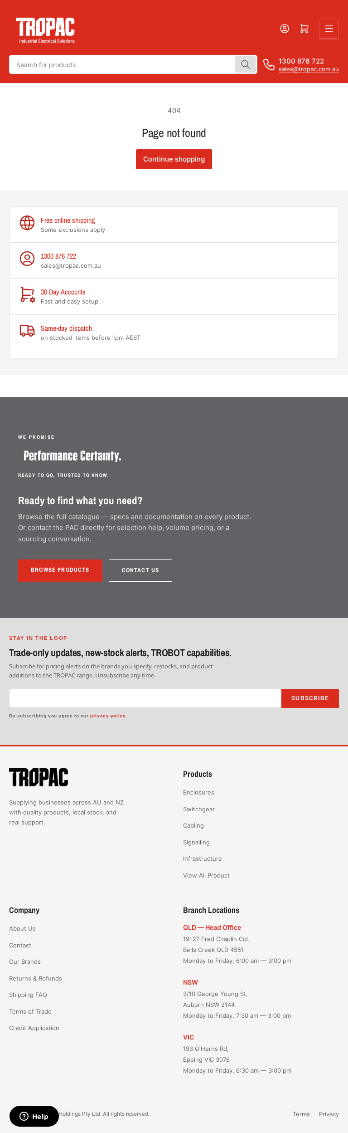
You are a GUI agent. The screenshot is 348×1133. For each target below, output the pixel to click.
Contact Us (141, 570)
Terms (301, 1114)
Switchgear (199, 809)
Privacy (329, 1114)
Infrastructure (202, 858)
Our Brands (25, 961)
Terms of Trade (30, 1011)
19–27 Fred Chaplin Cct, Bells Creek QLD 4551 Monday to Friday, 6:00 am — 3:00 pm (237, 949)
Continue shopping (174, 159)
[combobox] (133, 64)
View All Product (206, 875)
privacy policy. (108, 715)
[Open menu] (329, 29)
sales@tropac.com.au (309, 69)
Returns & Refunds (35, 978)
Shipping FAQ (28, 994)
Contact (20, 945)
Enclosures (198, 792)
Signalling (196, 842)
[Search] (246, 64)
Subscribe (310, 698)
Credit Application (34, 1027)
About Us (22, 928)
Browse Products (60, 570)
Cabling (193, 825)
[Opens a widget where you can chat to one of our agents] (34, 1117)
